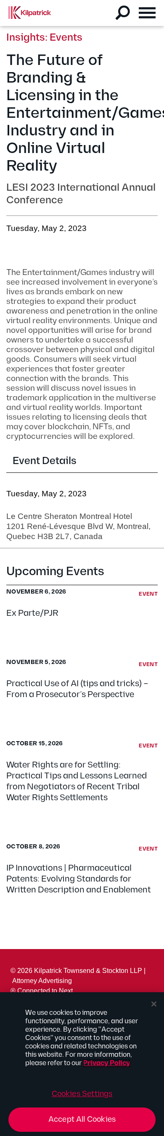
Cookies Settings (82, 1093)
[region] (82, 1064)
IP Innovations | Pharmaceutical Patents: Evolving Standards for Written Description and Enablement (78, 879)
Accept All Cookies (82, 1119)
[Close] (154, 1004)
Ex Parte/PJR (32, 613)
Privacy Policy (106, 1063)
